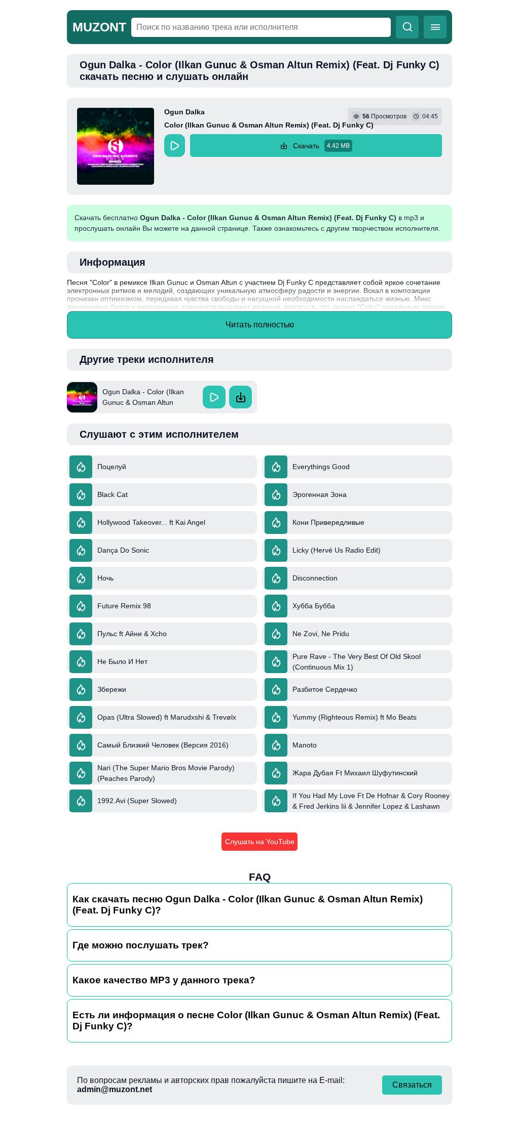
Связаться (412, 1084)
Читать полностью (260, 324)
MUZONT (99, 27)
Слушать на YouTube (259, 842)
